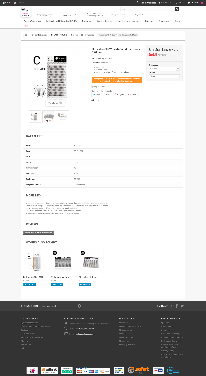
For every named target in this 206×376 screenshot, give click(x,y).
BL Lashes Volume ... (61, 277)
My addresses (125, 334)
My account (128, 318)
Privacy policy (167, 351)
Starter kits (26, 345)
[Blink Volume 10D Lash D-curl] (63, 261)
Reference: (96, 58)
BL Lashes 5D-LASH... (34, 277)
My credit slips (125, 330)
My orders (123, 323)
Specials (165, 323)
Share (107, 94)
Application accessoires (32, 337)
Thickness (153, 65)
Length (152, 72)
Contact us (165, 3)
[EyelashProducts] (26, 12)
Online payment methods (172, 337)
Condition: (96, 63)
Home (7, 3)
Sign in (180, 3)
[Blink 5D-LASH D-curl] (35, 261)
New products (167, 326)
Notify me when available (102, 91)
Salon (23, 348)
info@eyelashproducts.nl (84, 334)
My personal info (126, 337)
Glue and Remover (29, 334)
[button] (19, 3)
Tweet (97, 94)
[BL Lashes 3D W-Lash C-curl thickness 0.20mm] (35, 117)
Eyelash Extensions (29, 323)
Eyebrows (25, 330)
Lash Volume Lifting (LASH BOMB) (36, 326)
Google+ (120, 94)
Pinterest (133, 94)
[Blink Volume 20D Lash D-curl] (91, 261)
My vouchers (125, 341)
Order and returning (170, 334)
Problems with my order (171, 341)
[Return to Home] (26, 35)
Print (98, 100)
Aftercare (25, 341)
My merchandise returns (130, 326)
